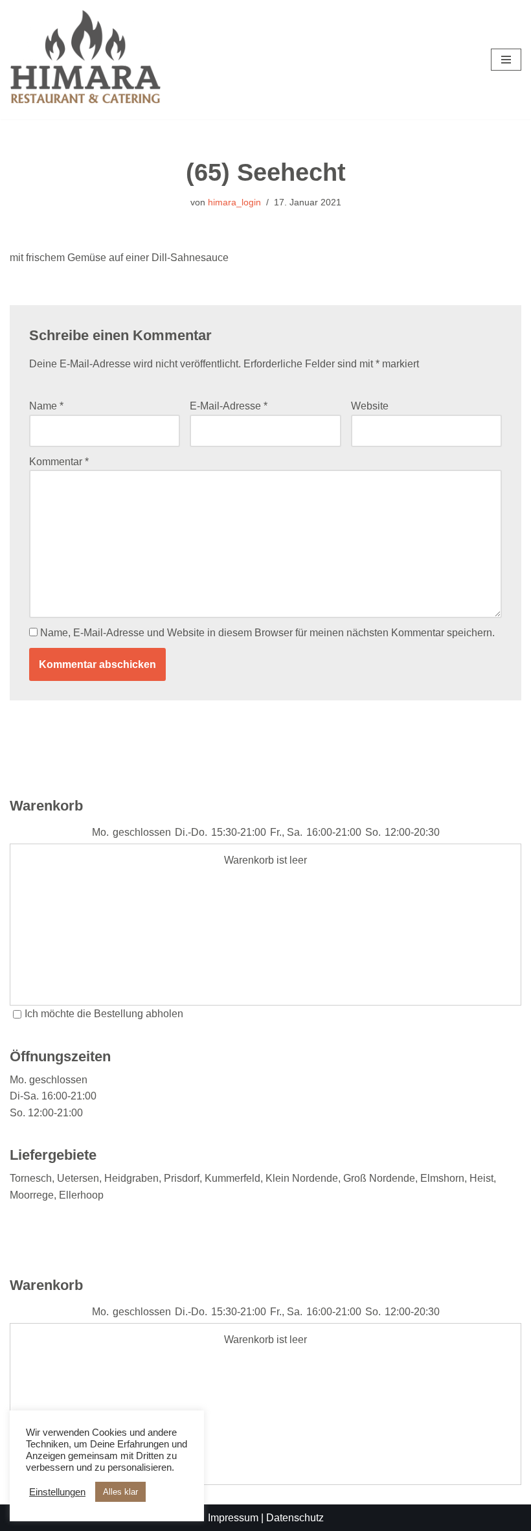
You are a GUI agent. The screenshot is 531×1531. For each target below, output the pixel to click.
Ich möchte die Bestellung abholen (104, 1013)
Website (370, 405)
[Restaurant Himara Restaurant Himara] (85, 59)
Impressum (233, 1517)
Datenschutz (295, 1517)
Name (46, 405)
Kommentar (59, 461)
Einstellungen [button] (57, 1492)
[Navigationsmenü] (506, 60)
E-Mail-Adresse (228, 405)
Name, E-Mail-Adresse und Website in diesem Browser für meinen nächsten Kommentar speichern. (267, 632)
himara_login (234, 202)
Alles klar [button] (120, 1492)
